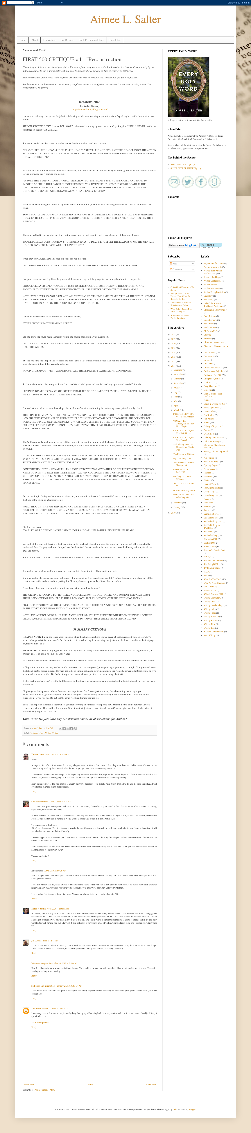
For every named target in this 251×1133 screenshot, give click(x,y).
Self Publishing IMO (213, 521)
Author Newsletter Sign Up (183, 164)
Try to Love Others (212, 567)
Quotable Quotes (211, 495)
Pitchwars (208, 476)
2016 (173, 343)
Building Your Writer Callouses (182, 477)
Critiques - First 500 (38, 733)
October (177, 378)
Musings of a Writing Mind (216, 451)
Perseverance (209, 468)
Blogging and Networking (215, 309)
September (178, 383)
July (176, 392)
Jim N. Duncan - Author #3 (184, 484)
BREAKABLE (210, 330)
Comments (177, 269)
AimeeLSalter (38, 728)
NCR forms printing (40, 1022)
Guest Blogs (209, 433)
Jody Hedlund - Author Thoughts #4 (183, 463)
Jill (32, 940)
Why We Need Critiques (214, 582)
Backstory (208, 295)
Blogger (192, 1109)
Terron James (37, 754)
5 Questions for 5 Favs (214, 263)
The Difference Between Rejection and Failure (181, 304)
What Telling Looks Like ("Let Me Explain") (181, 310)
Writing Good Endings (213, 605)
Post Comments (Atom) (45, 1089)
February (178, 502)
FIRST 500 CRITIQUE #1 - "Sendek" (183, 438)
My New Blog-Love (182, 458)
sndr (174, 1109)
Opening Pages (210, 465)
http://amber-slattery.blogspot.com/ (90, 109)
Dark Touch (209, 382)
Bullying (207, 334)
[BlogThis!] (64, 728)
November (178, 374)
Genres (207, 429)
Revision (207, 506)
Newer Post (29, 1084)
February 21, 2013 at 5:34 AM (69, 985)
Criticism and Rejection (214, 371)
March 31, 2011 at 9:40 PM (57, 754)
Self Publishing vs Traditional (212, 526)
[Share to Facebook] (71, 728)
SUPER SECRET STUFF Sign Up (186, 168)
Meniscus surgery (39, 963)
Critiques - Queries (212, 378)
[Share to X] (68, 728)
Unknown (36, 1008)
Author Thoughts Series (214, 292)
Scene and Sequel (211, 513)
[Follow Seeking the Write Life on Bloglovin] (211, 247)
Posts (174, 263)
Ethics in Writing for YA (214, 403)
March (177, 409)
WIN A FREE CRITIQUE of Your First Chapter (183, 423)
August (177, 387)
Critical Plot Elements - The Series (182, 288)
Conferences (209, 356)
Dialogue (208, 389)
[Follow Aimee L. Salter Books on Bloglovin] (184, 247)
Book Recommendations (91, 40)
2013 (173, 356)
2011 (173, 365)
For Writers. (209, 418)
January (177, 507)
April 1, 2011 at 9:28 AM (55, 870)
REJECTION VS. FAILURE (181, 470)
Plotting (207, 480)
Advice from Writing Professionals (213, 272)
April (176, 405)
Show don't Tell (210, 538)
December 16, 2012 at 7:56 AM (63, 963)
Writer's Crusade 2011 (213, 593)
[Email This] (61, 728)
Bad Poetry (209, 299)
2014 (173, 352)
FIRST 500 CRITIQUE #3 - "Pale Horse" (183, 431)
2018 (173, 334)
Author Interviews (212, 288)
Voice (206, 575)
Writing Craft (209, 601)
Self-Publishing (210, 535)
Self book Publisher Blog (43, 985)
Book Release (210, 315)
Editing (207, 399)
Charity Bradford (39, 801)
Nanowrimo (209, 457)
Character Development (214, 342)
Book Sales (209, 323)
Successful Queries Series (215, 550)
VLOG (207, 571)
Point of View (210, 483)
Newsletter (115, 40)
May (176, 400)
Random (207, 498)
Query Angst (209, 491)
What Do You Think (213, 579)
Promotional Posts (212, 487)
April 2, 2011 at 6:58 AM (58, 908)
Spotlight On (209, 542)
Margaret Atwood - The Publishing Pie (183, 495)
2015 (173, 347)
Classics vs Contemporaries (216, 346)
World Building (210, 586)
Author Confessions (212, 280)
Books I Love (210, 327)
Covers (207, 359)
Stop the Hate (210, 546)
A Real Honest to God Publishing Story (180, 316)
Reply (34, 791)
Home (23, 40)
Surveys (207, 556)
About (34, 40)
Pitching (207, 472)
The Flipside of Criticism (184, 453)
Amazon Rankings (212, 276)
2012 (173, 361)
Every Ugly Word (211, 407)
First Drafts (209, 411)
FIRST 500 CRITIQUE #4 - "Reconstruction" (184, 415)
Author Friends (210, 284)
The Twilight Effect (212, 564)
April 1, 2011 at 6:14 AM (60, 801)
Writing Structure (211, 616)
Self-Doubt (209, 531)
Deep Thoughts (210, 386)
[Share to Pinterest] (75, 728)
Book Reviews (210, 319)
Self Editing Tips (211, 517)
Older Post (151, 1084)
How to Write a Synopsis (184, 490)
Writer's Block (210, 590)
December (178, 369)
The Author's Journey (213, 560)
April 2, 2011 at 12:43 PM (46, 940)
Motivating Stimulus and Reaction (214, 446)
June (176, 396)
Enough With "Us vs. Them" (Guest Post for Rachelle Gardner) (180, 296)
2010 (173, 512)
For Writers (49, 40)
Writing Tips (209, 627)
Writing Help (209, 609)
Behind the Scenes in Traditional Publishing (213, 304)
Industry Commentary (213, 437)
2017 (173, 338)
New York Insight (212, 461)
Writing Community (212, 597)
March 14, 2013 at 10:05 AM (55, 1008)
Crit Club (208, 363)
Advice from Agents (213, 266)
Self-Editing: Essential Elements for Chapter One (183, 447)
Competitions (209, 352)
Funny (206, 422)
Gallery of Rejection (212, 426)
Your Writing (53, 733)
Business (208, 338)
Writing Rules (210, 612)
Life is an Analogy (212, 441)
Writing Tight (209, 623)
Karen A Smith (38, 908)
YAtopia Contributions (214, 631)
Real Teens (208, 502)
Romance (208, 510)
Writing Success (211, 620)
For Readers (67, 40)
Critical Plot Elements (213, 367)
